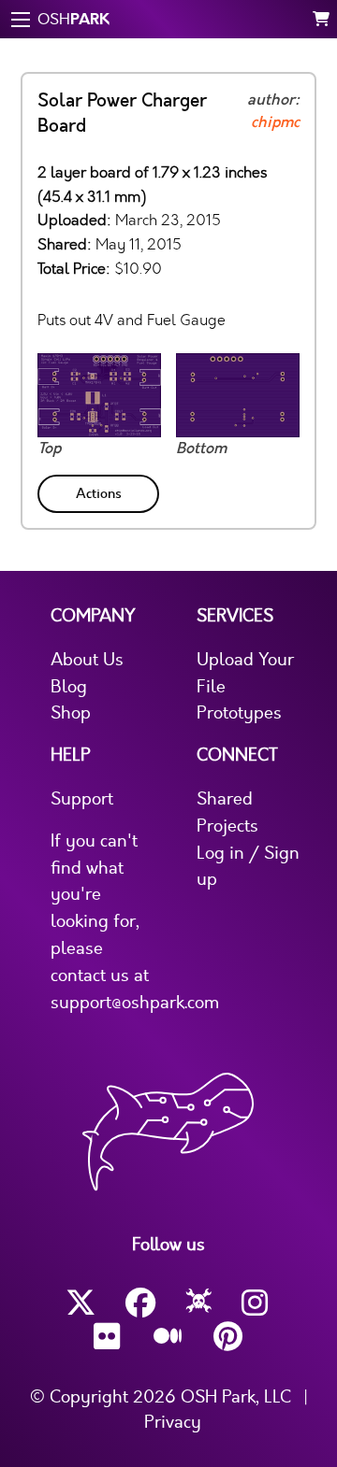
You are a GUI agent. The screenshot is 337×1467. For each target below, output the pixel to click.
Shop (71, 713)
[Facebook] (140, 1303)
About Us (87, 659)
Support (82, 799)
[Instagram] (256, 1303)
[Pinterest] (228, 1336)
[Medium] (168, 1337)
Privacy (172, 1422)
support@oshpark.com (135, 1002)
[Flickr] (109, 1336)
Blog (69, 687)
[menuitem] (100, 490)
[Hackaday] (198, 1303)
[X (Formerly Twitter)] (80, 1303)
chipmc (275, 122)
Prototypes (239, 713)
